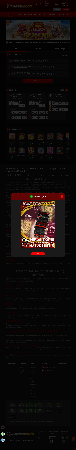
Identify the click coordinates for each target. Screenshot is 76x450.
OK (38, 253)
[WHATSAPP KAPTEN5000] (2, 434)
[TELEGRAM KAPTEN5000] (2, 440)
